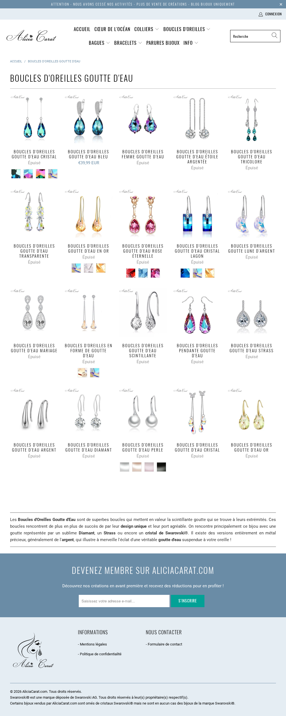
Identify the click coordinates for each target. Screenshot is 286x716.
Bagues (97, 42)
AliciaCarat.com (34, 691)
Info (188, 42)
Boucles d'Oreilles (184, 28)
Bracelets (126, 42)
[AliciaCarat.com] (31, 36)
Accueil (82, 28)
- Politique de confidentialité (99, 654)
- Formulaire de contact (164, 644)
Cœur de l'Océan (112, 28)
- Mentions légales (92, 644)
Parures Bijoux (163, 42)
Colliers (144, 28)
